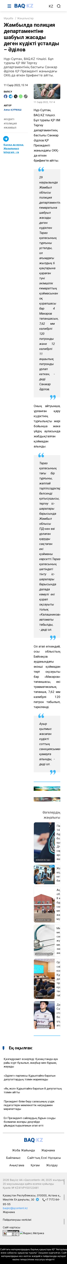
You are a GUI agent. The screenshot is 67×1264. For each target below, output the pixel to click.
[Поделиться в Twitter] (15, 96)
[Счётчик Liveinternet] (11, 1232)
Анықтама (16, 1165)
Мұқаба (8, 18)
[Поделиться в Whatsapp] (21, 96)
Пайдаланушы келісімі (17, 1219)
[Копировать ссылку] (26, 96)
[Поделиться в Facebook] (5, 96)
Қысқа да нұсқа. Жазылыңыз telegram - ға (14, 148)
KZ (51, 6)
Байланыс (13, 1158)
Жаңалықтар (25, 18)
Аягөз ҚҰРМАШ (12, 110)
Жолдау (52, 1165)
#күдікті (9, 119)
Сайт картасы (11, 1227)
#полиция (10, 123)
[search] (59, 6)
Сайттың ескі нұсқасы (44, 1158)
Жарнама (48, 1150)
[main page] (30, 6)
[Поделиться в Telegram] (10, 96)
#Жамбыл (10, 127)
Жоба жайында (23, 1150)
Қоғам (35, 1165)
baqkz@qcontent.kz (15, 1208)
